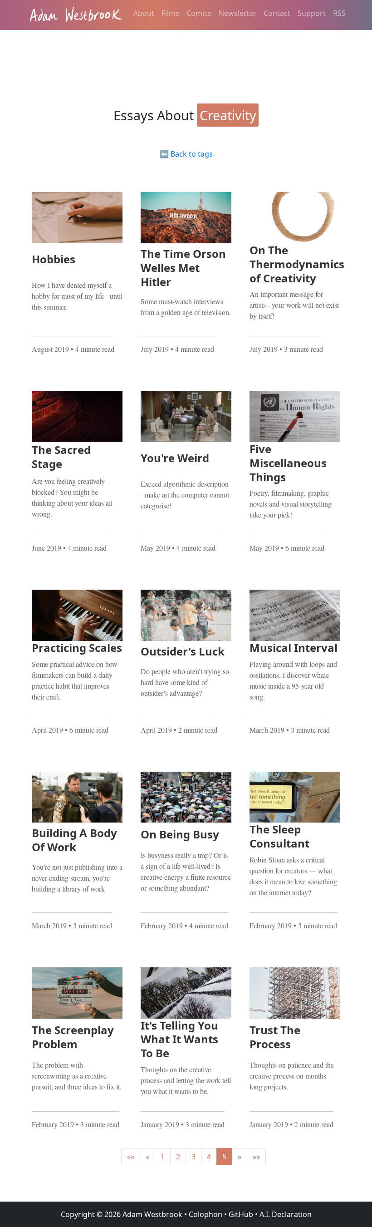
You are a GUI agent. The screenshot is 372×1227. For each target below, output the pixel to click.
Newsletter (237, 13)
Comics (198, 13)
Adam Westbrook (151, 1214)
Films (170, 13)
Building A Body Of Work (74, 839)
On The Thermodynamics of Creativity (297, 264)
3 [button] (193, 1157)
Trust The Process (275, 1036)
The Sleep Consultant (279, 836)
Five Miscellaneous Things (288, 462)
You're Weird (175, 457)
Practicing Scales (77, 647)
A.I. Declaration (285, 1214)
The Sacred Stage (61, 456)
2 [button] (178, 1157)
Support (312, 13)
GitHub (241, 1214)
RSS (339, 13)
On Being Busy (180, 834)
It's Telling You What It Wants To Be (179, 1039)
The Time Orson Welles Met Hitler (183, 267)
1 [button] (163, 1157)
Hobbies (53, 258)
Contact (277, 13)
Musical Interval (294, 647)
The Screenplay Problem (73, 1036)
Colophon (205, 1214)
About (143, 13)
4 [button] (209, 1157)
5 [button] (224, 1157)
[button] (130, 1156)
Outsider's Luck (183, 651)
